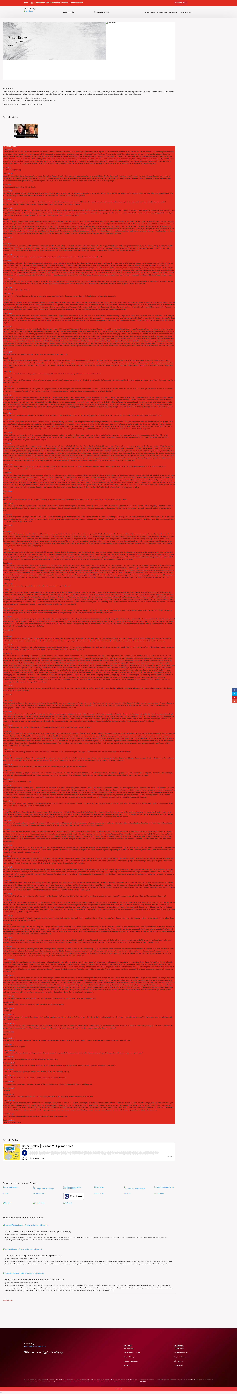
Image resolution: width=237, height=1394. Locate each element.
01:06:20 (11, 1050)
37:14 (9, 653)
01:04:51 (11, 996)
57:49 (10, 916)
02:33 (9, 185)
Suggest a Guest (162, 12)
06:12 (9, 243)
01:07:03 (10, 1069)
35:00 (9, 616)
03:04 (10, 199)
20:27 (10, 433)
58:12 (9, 924)
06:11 (10, 237)
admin (8, 1234)
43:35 (9, 731)
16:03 (10, 371)
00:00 (10, 149)
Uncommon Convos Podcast (28, 1234)
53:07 (9, 856)
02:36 (10, 191)
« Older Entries (8, 1300)
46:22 (9, 770)
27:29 (9, 531)
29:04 (10, 550)
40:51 (10, 686)
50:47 (9, 829)
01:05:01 (10, 1002)
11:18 (10, 313)
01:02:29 (10, 975)
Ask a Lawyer (173, 12)
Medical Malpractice (131, 1361)
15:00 (10, 352)
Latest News (178, 1365)
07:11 (10, 254)
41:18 (9, 694)
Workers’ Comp (129, 1357)
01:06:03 (11, 1038)
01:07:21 (10, 1082)
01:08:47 (11, 1120)
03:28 (10, 208)
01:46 (10, 174)
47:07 (9, 785)
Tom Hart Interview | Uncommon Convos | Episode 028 (33, 1255)
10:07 (9, 300)
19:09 (9, 419)
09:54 (10, 294)
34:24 (10, 608)
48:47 (10, 801)
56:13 (10, 894)
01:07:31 (10, 1094)
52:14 (10, 845)
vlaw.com (118, 1389)
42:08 (10, 712)
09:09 (10, 279)
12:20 (9, 326)
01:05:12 (11, 1008)
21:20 (9, 444)
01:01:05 (11, 959)
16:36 (10, 386)
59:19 (10, 937)
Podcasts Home (150, 12)
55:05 (9, 880)
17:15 (9, 395)
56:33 (9, 900)
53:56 (10, 867)
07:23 (9, 261)
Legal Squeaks (179, 1348)
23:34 (10, 464)
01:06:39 (11, 1057)
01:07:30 (11, 1088)
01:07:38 (11, 1100)
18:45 (10, 413)
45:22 (10, 749)
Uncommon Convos (181, 1353)
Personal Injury (129, 1348)
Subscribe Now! (180, 3)
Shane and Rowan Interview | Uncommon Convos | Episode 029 (38, 1231)
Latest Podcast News (185, 12)
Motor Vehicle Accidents (132, 1353)
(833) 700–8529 (52, 1352)
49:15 (9, 809)
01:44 (9, 167)
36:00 (10, 630)
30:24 (9, 563)
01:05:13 (10, 1014)
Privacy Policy (143, 1381)
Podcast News (42, 1234)
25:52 (10, 491)
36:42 (10, 645)
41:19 (10, 700)
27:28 (10, 525)
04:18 (9, 219)
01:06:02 (11, 1032)
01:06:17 (10, 1044)
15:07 (9, 358)
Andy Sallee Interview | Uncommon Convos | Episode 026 (35, 1279)
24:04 (10, 473)
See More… (127, 1365)
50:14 (10, 821)
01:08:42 (11, 1114)
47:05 (10, 779)
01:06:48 (11, 1063)
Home (10, 45)
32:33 (9, 590)
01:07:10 (11, 1075)
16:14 (9, 378)
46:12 (10, 764)
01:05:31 (11, 1023)
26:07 (10, 503)
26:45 (9, 514)
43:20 (10, 725)
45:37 (9, 755)
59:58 (9, 946)
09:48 (10, 287)
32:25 (10, 583)
